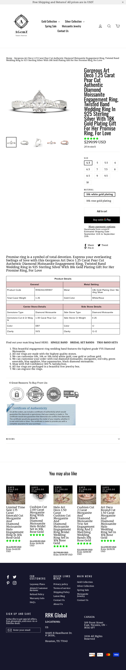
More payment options (102, 227)
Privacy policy (60, 584)
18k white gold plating (99, 194)
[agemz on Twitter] (14, 577)
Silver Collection (73, 21)
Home (9, 58)
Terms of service (61, 588)
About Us (58, 604)
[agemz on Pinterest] (8, 583)
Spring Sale (51, 26)
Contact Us (63, 31)
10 (87, 182)
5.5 (106, 162)
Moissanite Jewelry (71, 26)
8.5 (88, 175)
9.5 (106, 175)
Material (89, 190)
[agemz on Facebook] (8, 577)
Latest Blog (59, 596)
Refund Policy (37, 594)
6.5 (88, 169)
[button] (91, 138)
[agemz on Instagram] (14, 583)
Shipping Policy (61, 592)
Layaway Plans (37, 584)
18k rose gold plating (98, 200)
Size (86, 158)
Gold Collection (49, 21)
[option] (39, 101)
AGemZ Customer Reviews (39, 589)
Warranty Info (37, 598)
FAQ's (32, 602)
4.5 (88, 162)
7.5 (106, 169)
